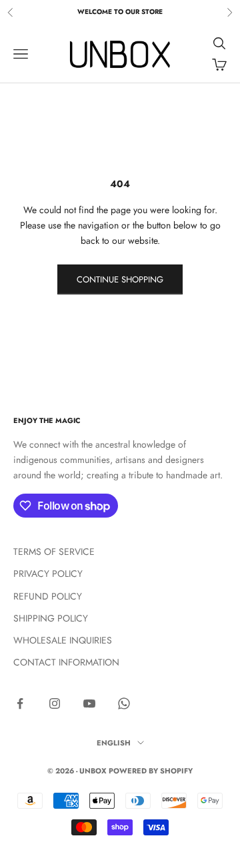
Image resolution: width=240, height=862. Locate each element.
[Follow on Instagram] (54, 703)
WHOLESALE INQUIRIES (62, 640)
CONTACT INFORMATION (66, 662)
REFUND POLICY (47, 596)
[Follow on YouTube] (89, 703)
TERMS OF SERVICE (54, 551)
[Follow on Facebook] (20, 703)
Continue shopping (120, 279)
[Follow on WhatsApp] (124, 703)
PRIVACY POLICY (48, 573)
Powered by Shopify (151, 770)
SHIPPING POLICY (50, 618)
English (114, 742)
